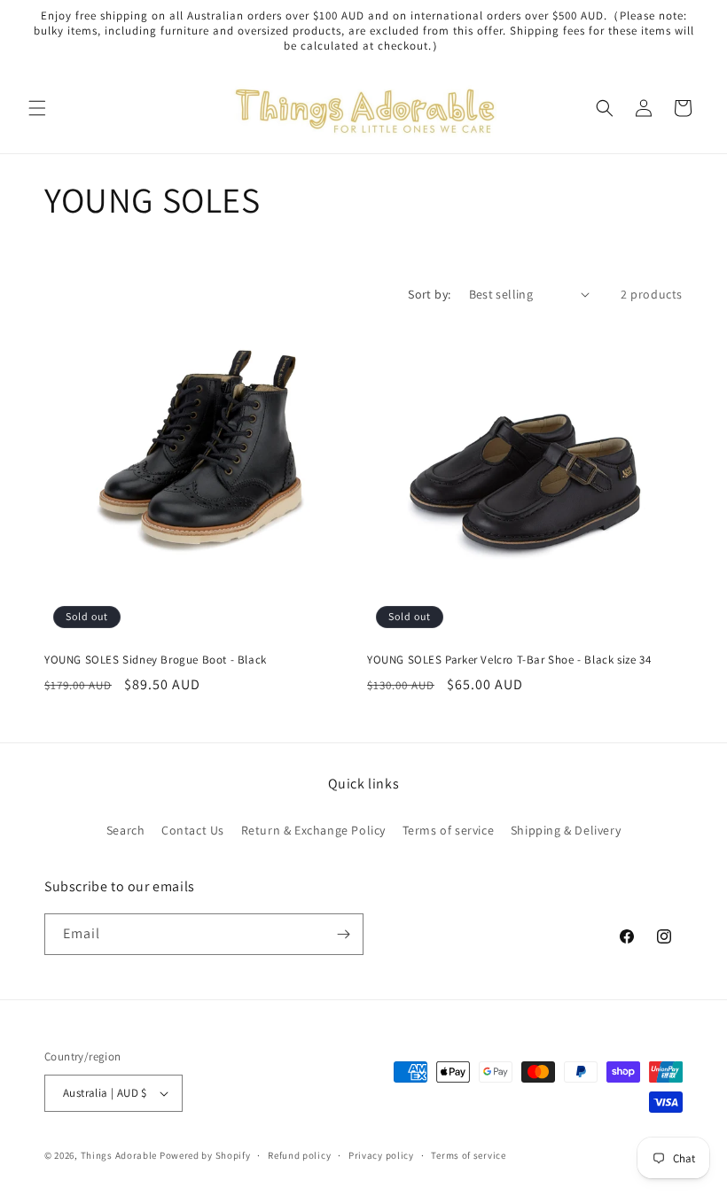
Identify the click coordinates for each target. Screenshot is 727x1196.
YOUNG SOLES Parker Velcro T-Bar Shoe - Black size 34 (509, 660)
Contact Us (192, 830)
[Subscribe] (343, 934)
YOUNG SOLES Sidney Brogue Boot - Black (155, 660)
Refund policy (299, 1155)
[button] (37, 108)
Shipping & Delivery (566, 830)
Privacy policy (381, 1155)
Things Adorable (119, 1155)
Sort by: (429, 294)
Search (125, 830)
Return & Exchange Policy (313, 830)
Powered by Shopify (205, 1155)
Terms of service (449, 830)
